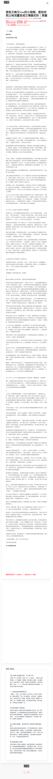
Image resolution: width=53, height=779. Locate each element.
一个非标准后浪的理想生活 (18, 692)
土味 (29, 18)
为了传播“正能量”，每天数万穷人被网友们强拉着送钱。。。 (25, 725)
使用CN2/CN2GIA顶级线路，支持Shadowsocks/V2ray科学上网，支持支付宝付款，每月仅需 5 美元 (26, 22)
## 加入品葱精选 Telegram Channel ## (18, 25)
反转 (31, 18)
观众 (27, 18)
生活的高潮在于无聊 (16, 742)
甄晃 (8, 18)
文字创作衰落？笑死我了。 (18, 708)
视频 (22, 18)
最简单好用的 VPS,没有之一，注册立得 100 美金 (21, 574)
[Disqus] (26, 605)
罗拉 (24, 18)
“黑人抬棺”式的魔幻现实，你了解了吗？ (22, 675)
